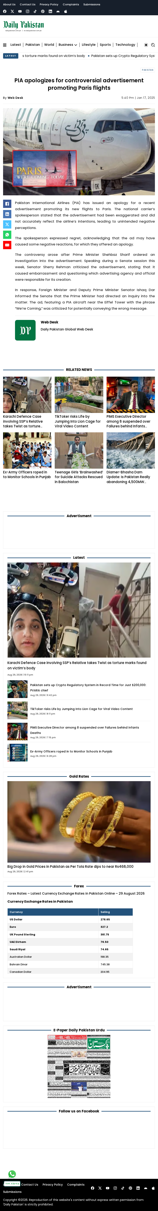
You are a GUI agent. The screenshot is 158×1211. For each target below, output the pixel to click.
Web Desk (15, 98)
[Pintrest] (42, 11)
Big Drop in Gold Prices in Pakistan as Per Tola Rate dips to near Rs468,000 (70, 866)
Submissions (91, 4)
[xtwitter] (12, 11)
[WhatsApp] (7, 235)
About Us (9, 4)
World (49, 45)
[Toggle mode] (146, 44)
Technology (125, 45)
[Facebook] (4, 11)
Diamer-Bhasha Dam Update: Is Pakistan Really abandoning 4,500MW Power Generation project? (130, 479)
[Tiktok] (35, 11)
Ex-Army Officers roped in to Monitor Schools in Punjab (27, 474)
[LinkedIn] (7, 214)
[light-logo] (24, 26)
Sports (105, 45)
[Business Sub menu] (75, 45)
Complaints (71, 4)
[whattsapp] (12, 1174)
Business (66, 45)
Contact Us (27, 4)
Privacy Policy (49, 4)
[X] (7, 224)
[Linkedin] (50, 11)
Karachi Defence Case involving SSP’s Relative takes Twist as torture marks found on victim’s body (23, 426)
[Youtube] (20, 11)
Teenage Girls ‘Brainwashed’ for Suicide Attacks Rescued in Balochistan (79, 477)
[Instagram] (27, 11)
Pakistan (33, 45)
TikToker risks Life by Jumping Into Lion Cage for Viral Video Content (78, 421)
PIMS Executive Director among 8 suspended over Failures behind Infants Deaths (128, 423)
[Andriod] (58, 11)
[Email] (7, 245)
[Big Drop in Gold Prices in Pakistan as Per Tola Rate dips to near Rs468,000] (79, 821)
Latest (15, 45)
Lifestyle (88, 45)
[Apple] (65, 11)
